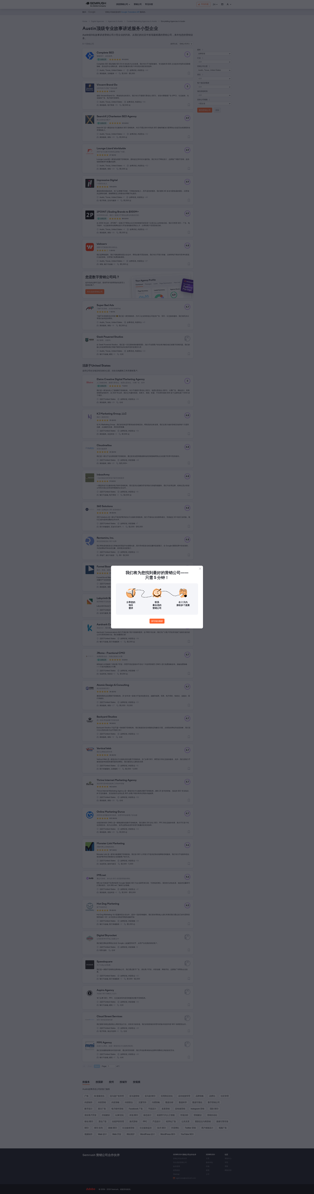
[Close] (200, 569)
